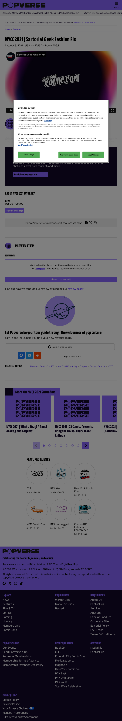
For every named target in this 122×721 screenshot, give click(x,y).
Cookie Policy (48, 121)
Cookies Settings (29, 155)
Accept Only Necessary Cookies (69, 155)
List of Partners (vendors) (25, 145)
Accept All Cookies (93, 155)
